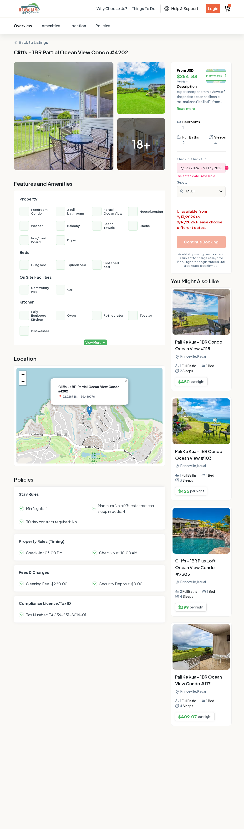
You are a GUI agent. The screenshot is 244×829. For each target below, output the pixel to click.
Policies (103, 25)
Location (78, 25)
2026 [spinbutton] (195, 168)
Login (213, 8)
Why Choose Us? (112, 8)
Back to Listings (33, 42)
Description (187, 86)
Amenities (51, 25)
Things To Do (144, 8)
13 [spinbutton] (186, 168)
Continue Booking (201, 241)
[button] (89, 411)
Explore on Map (212, 75)
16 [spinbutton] (210, 168)
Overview (23, 25)
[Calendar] (226, 168)
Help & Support (184, 8)
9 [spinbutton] (181, 168)
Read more (186, 108)
